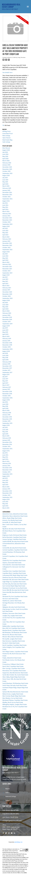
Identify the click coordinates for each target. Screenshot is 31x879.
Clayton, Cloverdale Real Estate (11, 562)
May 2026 (5, 156)
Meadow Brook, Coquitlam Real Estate (13, 630)
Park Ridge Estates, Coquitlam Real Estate (15, 651)
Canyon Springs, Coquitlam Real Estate (14, 539)
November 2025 (7, 169)
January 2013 (6, 489)
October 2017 (6, 370)
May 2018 (5, 357)
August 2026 (6, 150)
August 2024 (6, 201)
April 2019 (5, 334)
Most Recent (6, 148)
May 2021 (5, 281)
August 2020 (6, 300)
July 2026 (5, 152)
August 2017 (6, 374)
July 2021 (5, 277)
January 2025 (6, 190)
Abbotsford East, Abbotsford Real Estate (14, 514)
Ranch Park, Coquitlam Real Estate (12, 666)
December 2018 (7, 343)
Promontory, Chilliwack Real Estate (13, 664)
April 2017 (5, 383)
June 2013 (5, 480)
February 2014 (6, 463)
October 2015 (6, 421)
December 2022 (7, 243)
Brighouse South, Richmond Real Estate (14, 535)
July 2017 (5, 376)
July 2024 (5, 203)
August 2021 (6, 275)
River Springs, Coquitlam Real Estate (13, 668)
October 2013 (6, 472)
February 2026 (6, 163)
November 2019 (7, 319)
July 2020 (5, 302)
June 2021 (5, 279)
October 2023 (6, 222)
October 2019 (6, 321)
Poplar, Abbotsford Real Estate (11, 658)
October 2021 (6, 271)
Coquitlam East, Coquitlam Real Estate (14, 571)
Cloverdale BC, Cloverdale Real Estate (13, 565)
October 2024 (6, 196)
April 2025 (5, 184)
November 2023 (7, 220)
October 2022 (6, 247)
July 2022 (5, 254)
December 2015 (7, 417)
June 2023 (5, 230)
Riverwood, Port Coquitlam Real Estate (14, 670)
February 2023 (6, 239)
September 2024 (7, 199)
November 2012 (7, 493)
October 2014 (6, 446)
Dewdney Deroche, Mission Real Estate (14, 577)
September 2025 (7, 173)
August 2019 (6, 326)
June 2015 (5, 429)
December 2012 (7, 491)
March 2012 (5, 508)
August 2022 (6, 252)
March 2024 (6, 211)
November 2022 (7, 245)
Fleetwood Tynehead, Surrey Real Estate (14, 588)
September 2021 (7, 273)
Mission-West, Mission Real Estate (12, 637)
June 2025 (5, 180)
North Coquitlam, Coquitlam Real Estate (14, 645)
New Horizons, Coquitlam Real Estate (13, 641)
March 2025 (5, 186)
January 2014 (6, 465)
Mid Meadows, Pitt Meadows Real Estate (14, 632)
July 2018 (5, 353)
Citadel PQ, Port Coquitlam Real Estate (14, 560)
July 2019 (5, 328)
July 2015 (5, 427)
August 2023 (6, 226)
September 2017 (7, 372)
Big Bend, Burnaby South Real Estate (13, 529)
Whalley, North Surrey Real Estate (12, 702)
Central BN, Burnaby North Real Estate (14, 548)
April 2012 (5, 506)
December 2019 (7, 317)
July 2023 (5, 228)
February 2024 (6, 213)
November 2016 (7, 393)
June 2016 (5, 404)
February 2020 (6, 313)
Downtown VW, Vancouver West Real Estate (15, 579)
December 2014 (7, 442)
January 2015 (6, 440)
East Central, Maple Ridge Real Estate (13, 586)
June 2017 (5, 379)
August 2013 (6, 476)
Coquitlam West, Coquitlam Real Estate (14, 573)
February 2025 (6, 188)
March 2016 (5, 410)
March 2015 (5, 436)
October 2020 (6, 296)
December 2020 (7, 292)
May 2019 (5, 332)
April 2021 (5, 283)
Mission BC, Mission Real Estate (11, 634)
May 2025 (5, 182)
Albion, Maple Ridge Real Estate (12, 518)
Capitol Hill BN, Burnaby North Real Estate (15, 541)
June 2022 (5, 256)
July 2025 (5, 177)
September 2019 (7, 324)
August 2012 (6, 499)
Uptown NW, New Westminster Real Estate (15, 692)
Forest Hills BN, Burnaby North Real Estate (15, 590)
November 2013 (7, 470)
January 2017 (6, 389)
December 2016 (7, 391)
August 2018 (6, 351)
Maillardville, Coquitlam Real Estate (13, 626)
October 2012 (6, 495)
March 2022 (5, 262)
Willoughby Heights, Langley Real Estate (14, 704)
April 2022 (5, 260)
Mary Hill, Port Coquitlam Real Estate (13, 628)
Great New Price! (7, 133)
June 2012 (5, 501)
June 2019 (5, 330)
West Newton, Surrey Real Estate (12, 698)
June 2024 (5, 205)
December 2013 (7, 467)
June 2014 (5, 455)
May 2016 (5, 406)
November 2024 (7, 194)
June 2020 (5, 305)
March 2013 (5, 487)
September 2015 (7, 423)
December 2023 (7, 218)
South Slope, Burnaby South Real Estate (14, 685)
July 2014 (5, 453)
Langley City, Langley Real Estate (12, 615)
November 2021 (7, 269)
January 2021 (6, 290)
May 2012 (5, 503)
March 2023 (5, 237)
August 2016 (6, 400)
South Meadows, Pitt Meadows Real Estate (15, 683)
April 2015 (5, 434)
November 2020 (7, 294)
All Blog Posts (6, 131)
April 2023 (5, 235)
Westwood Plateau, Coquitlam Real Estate (15, 700)
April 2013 (5, 484)
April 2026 (5, 158)
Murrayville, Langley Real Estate (12, 639)
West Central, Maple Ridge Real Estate (14, 696)
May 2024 (5, 207)
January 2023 (6, 241)
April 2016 (5, 408)
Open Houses (6, 138)
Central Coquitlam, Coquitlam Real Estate (14, 550)
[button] (3, 833)
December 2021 (7, 266)
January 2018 (6, 364)
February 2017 (6, 387)
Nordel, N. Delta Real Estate (10, 643)
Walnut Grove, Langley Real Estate (12, 694)
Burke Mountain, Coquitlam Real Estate (14, 537)
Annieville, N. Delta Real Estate (11, 522)
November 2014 (7, 444)
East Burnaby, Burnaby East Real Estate (14, 584)
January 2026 (6, 165)
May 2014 (5, 457)
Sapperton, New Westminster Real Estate (15, 673)
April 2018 (5, 360)
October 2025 (6, 171)
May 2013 (5, 482)
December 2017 (7, 366)
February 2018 (6, 362)
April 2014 (5, 459)
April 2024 (5, 209)
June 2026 (5, 154)
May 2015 (5, 432)
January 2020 (6, 315)
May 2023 (5, 232)
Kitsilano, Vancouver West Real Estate (13, 613)
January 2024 (6, 216)
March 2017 (5, 385)
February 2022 (6, 264)
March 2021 (5, 285)
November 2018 (7, 345)
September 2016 (7, 398)
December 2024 (7, 192)
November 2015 (7, 419)
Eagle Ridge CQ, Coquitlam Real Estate (14, 581)
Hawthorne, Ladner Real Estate (11, 601)
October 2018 (6, 347)
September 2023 (7, 224)
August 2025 (6, 175)
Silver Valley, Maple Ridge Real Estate (13, 677)
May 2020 (5, 307)
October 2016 (6, 396)
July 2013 (5, 478)
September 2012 (7, 497)
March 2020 (6, 311)
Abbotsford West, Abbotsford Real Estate (15, 516)
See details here (7, 72)
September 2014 (7, 448)
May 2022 (5, 258)
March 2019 (5, 336)
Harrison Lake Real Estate (10, 598)
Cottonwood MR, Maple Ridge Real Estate (14, 575)
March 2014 (5, 461)
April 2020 (5, 309)
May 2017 (5, 381)
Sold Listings (6, 142)
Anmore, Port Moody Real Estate (12, 520)
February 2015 (6, 438)
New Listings (6, 135)
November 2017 (7, 368)
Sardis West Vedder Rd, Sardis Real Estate (15, 675)
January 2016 (6, 415)
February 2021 (6, 288)
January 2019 (6, 341)
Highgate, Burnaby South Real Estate (13, 607)
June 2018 (5, 355)
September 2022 (7, 249)
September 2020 (7, 298)
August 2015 (6, 425)
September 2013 (7, 474)
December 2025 (7, 167)
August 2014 (6, 451)
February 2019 (6, 338)
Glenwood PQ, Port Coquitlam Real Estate (14, 596)
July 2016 (5, 402)
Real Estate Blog (7, 140)
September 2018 (7, 349)
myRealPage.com (18, 842)
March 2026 (6, 160)
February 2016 (6, 412)
